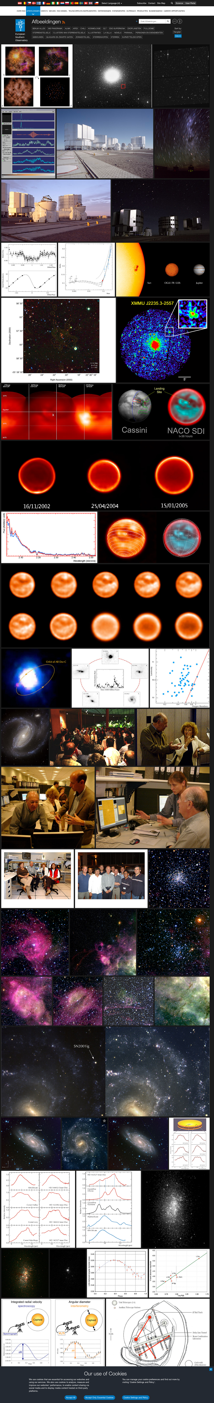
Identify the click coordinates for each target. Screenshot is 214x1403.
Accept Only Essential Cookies (99, 1397)
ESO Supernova (117, 28)
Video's (44, 11)
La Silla (108, 33)
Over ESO (21, 11)
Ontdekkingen (104, 11)
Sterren (115, 37)
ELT (105, 28)
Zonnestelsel (83, 37)
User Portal (190, 3)
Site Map (161, 3)
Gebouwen (38, 37)
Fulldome (149, 28)
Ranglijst (177, 32)
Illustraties (94, 33)
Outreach (131, 11)
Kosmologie (94, 28)
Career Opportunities (174, 11)
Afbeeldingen (33, 11)
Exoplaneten (134, 28)
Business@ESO (155, 11)
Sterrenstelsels (41, 33)
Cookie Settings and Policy (136, 1397)
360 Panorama (55, 28)
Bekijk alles (39, 28)
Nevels (117, 33)
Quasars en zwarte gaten (59, 37)
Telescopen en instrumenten (83, 11)
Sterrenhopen (100, 37)
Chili (83, 28)
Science (179, 3)
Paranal (128, 33)
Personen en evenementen (149, 33)
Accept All (70, 1397)
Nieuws (52, 11)
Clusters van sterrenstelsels (69, 33)
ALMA (67, 28)
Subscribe (141, 3)
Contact (151, 3)
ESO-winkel (62, 11)
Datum (178, 36)
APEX (75, 28)
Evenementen (118, 11)
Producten (142, 11)
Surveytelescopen (132, 37)
